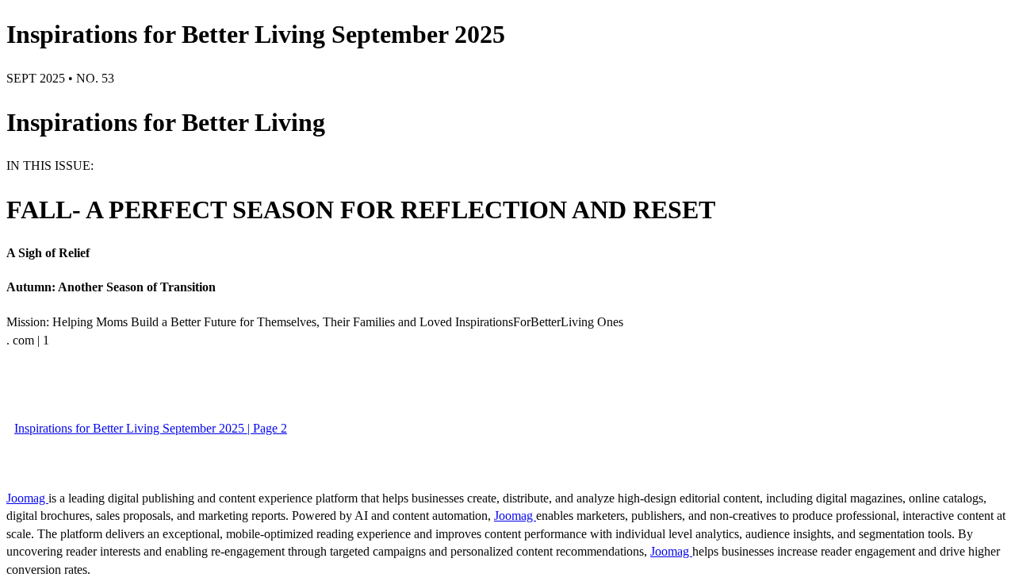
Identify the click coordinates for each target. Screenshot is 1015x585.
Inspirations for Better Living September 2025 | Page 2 (150, 428)
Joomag (27, 498)
